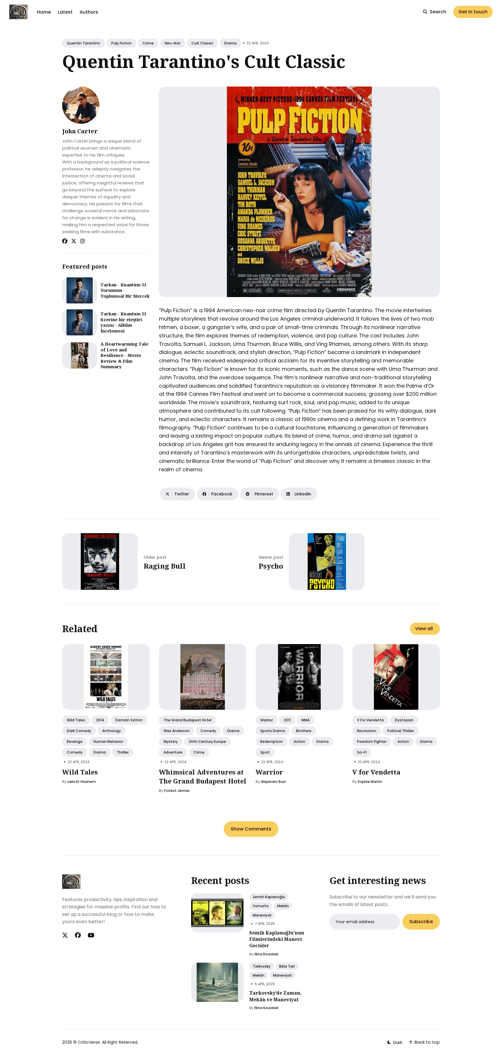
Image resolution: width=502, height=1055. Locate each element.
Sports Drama (272, 730)
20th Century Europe (207, 741)
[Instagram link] (82, 241)
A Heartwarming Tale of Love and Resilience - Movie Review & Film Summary (124, 355)
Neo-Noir (172, 43)
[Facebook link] (64, 241)
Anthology (111, 730)
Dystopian (404, 720)
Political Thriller (400, 730)
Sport (265, 752)
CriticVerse (89, 1042)
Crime (148, 43)
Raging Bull (165, 566)
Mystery (171, 741)
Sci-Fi (362, 752)
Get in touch (472, 11)
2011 (287, 720)
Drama (230, 43)
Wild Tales (76, 720)
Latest (65, 12)
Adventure (173, 752)
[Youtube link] (91, 935)
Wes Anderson (176, 730)
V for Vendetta (370, 720)
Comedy (75, 752)
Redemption (271, 741)
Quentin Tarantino (83, 43)
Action (299, 741)
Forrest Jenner (177, 790)
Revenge (75, 741)
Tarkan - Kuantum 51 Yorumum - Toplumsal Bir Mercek (125, 290)
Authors (89, 12)
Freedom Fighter (371, 741)
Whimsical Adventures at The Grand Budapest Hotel (202, 776)
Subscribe (421, 922)
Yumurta (260, 905)
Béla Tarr (287, 966)
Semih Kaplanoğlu (269, 896)
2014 (100, 720)
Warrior (266, 720)
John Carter (80, 131)
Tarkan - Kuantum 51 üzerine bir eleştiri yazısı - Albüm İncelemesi (123, 322)
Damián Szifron (129, 720)
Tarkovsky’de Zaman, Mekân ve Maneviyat (275, 996)
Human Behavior (108, 741)
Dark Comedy (79, 730)
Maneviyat (262, 915)
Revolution (366, 730)
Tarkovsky (261, 966)
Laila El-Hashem (81, 781)
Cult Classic (202, 43)
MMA (306, 720)
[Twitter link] (73, 241)
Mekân (283, 905)
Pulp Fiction (121, 43)
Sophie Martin (370, 781)
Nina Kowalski (266, 954)
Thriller (123, 752)
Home (44, 12)
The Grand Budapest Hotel (187, 720)
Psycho (271, 566)
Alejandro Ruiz (273, 781)
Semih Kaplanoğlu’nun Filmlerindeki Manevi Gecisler (276, 939)
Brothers (303, 730)
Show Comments (251, 829)
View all (424, 628)
